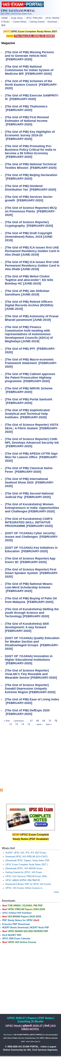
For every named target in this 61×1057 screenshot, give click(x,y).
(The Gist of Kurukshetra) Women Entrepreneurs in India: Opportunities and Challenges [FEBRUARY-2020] (32, 508)
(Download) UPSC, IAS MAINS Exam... (24, 868)
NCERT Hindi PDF (39, 927)
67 (31, 720)
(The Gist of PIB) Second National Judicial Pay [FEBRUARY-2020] (29, 495)
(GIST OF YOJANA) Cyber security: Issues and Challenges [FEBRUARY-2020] (31, 536)
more (56, 892)
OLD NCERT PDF (12, 935)
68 (37, 720)
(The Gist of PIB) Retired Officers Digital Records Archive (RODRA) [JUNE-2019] (29, 305)
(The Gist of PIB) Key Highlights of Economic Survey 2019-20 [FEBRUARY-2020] (30, 135)
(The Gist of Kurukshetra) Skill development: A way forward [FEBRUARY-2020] (27, 627)
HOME (4, 18)
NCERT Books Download (15, 927)
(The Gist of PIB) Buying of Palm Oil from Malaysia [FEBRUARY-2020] (31, 600)
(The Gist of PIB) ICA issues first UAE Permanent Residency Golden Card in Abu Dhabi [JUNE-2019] (32, 251)
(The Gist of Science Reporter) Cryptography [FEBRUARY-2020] (29, 223)
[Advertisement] (30, 758)
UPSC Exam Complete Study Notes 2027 (34, 31)
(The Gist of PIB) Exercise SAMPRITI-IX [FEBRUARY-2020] (32, 97)
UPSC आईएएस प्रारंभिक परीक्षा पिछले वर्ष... (23, 880)
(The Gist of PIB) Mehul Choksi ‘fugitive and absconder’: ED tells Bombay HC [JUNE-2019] (29, 280)
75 (28, 724)
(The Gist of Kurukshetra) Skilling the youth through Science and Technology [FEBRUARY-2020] (32, 612)
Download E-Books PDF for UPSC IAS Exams (28, 884)
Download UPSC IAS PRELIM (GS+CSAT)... (27, 856)
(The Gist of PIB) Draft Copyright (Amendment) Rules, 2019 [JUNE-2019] (29, 236)
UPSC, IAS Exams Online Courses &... (24, 888)
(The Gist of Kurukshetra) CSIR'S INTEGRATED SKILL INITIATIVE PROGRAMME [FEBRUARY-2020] (29, 522)
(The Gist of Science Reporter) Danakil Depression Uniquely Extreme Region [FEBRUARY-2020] (30, 688)
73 (16, 724)
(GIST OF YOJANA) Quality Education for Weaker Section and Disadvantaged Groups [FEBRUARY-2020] (32, 643)
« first (7, 720)
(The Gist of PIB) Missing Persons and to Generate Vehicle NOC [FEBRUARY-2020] (29, 56)
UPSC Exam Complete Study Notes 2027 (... (27, 864)
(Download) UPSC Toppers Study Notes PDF (27, 860)
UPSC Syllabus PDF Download (16, 913)
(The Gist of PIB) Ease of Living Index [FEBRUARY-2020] (32, 701)
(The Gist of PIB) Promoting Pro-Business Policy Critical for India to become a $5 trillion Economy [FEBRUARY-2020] (30, 151)
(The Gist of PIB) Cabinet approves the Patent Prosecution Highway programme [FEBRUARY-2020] (30, 377)
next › (40, 724)
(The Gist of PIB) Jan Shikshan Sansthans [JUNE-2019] (27, 292)
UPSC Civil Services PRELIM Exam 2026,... (27, 876)
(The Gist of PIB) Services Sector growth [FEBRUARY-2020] (29, 198)
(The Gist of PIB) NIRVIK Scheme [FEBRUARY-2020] (29, 390)
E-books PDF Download (16, 924)
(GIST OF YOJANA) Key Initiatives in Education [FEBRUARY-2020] (31, 549)
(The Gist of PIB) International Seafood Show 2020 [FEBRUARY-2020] (29, 482)
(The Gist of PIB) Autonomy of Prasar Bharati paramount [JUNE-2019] (32, 318)
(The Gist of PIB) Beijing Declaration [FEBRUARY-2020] (31, 176)
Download (52, 22)
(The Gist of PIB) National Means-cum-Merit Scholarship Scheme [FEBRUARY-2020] (29, 587)
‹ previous (18, 720)
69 (43, 720)
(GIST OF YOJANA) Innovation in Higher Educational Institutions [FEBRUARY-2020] (29, 659)
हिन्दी (3, 25)
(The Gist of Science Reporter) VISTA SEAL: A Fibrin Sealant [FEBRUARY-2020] (31, 428)
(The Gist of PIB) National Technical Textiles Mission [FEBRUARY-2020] (30, 166)
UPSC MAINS (52, 18)
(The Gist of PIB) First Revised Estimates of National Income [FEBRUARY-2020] (27, 121)
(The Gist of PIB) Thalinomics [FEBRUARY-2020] (26, 108)
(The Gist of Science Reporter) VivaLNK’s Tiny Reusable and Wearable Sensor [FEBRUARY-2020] (31, 674)
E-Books (5, 22)
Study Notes (17, 18)
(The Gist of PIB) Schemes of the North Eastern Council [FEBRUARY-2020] (31, 84)
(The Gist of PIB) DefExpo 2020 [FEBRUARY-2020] (27, 712)
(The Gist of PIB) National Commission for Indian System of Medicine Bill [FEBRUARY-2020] (29, 70)
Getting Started (37, 22)
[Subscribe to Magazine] (1, 790)
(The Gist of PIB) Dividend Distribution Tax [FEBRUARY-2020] (30, 187)
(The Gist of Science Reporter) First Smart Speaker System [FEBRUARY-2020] (31, 573)
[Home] (23, 6)
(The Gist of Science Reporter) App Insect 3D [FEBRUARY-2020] (30, 560)
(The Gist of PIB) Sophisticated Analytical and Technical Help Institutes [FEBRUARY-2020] (27, 413)
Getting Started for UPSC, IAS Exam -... (25, 872)
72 (10, 724)
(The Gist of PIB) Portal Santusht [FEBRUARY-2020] (28, 401)
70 (49, 720)
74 (22, 724)
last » (49, 724)
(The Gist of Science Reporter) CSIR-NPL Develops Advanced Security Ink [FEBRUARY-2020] (32, 442)
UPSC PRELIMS (34, 18)
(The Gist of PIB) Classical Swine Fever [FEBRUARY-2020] (29, 469)
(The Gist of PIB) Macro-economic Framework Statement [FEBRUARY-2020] (31, 363)
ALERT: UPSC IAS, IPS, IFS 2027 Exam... (26, 853)
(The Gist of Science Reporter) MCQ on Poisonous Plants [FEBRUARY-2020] (31, 211)
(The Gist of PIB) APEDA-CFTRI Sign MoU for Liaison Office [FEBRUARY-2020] (31, 457)
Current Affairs (20, 22)
